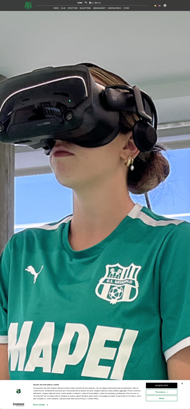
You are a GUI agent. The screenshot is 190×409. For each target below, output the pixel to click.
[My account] (165, 5)
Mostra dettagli (39, 405)
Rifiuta (161, 398)
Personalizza (160, 392)
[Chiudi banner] (182, 383)
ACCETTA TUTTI (161, 385)
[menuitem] (155, 6)
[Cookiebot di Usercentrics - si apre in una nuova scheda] (18, 404)
